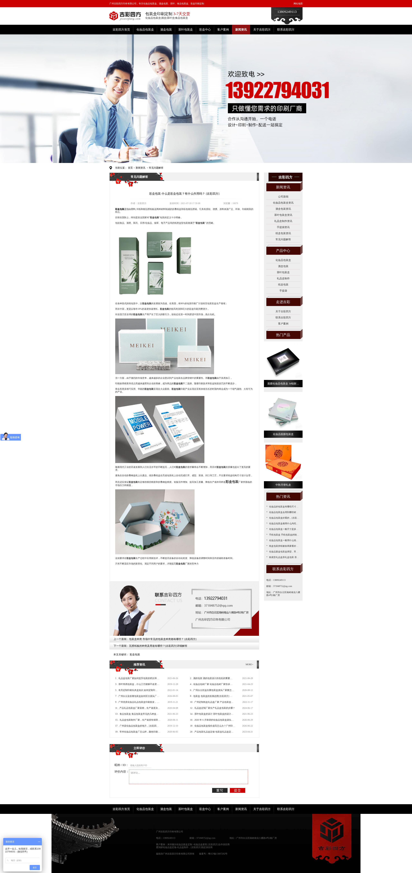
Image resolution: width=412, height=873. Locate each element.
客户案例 (223, 29)
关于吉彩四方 (262, 29)
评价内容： (121, 771)
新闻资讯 (241, 29)
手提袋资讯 (283, 227)
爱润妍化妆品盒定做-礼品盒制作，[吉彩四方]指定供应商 (184, 847)
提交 (237, 790)
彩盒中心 (205, 29)
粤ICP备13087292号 (217, 854)
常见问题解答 (156, 167)
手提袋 (283, 290)
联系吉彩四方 (286, 29)
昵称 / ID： (121, 765)
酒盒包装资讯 (283, 208)
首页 (130, 167)
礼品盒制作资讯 (283, 221)
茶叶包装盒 (185, 29)
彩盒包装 (135, 654)
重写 (219, 790)
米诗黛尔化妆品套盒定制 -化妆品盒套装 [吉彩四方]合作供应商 (198, 844)
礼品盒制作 (283, 278)
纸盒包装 (283, 284)
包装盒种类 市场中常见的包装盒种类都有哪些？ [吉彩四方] (162, 639)
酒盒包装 (166, 29)
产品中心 (283, 251)
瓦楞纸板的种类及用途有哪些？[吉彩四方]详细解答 (158, 645)
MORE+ (249, 664)
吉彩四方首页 (121, 29)
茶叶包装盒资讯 (283, 215)
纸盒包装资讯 (283, 233)
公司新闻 (283, 196)
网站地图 (298, 3)
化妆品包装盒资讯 (283, 202)
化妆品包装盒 (145, 29)
